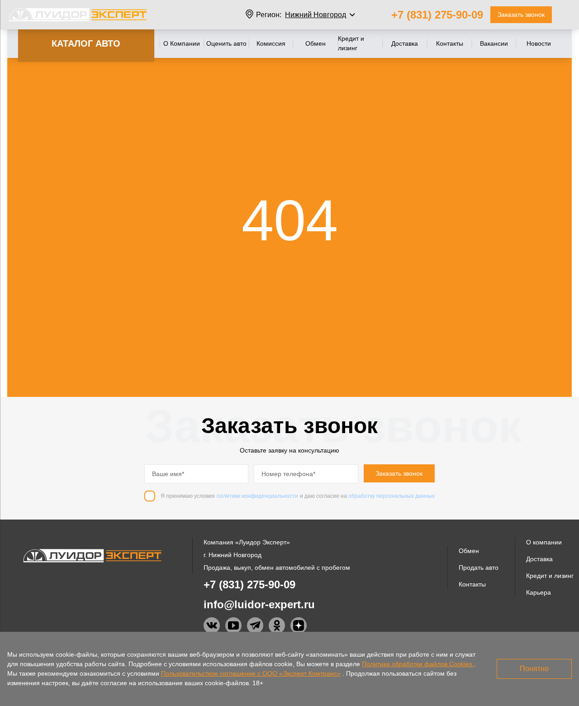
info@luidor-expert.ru (259, 604)
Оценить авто (226, 43)
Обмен (315, 43)
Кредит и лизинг (351, 43)
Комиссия (270, 43)
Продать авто (478, 567)
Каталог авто (86, 43)
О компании (544, 542)
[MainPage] (77, 14)
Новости (539, 43)
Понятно (534, 669)
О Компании (181, 43)
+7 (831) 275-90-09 (437, 15)
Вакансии (494, 43)
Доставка (404, 43)
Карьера (538, 592)
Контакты (449, 43)
